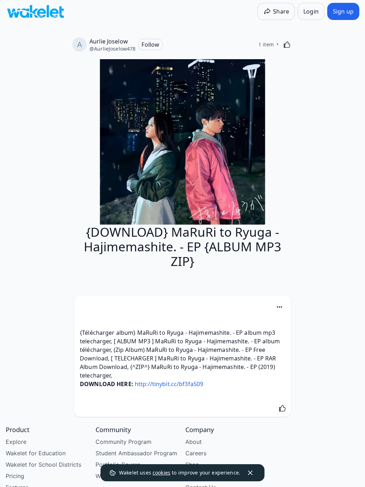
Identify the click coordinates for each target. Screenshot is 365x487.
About (193, 441)
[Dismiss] (250, 472)
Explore (16, 441)
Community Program (123, 441)
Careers (195, 453)
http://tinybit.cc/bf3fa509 (169, 384)
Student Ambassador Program (136, 453)
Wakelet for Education (36, 453)
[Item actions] (279, 307)
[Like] (287, 44)
